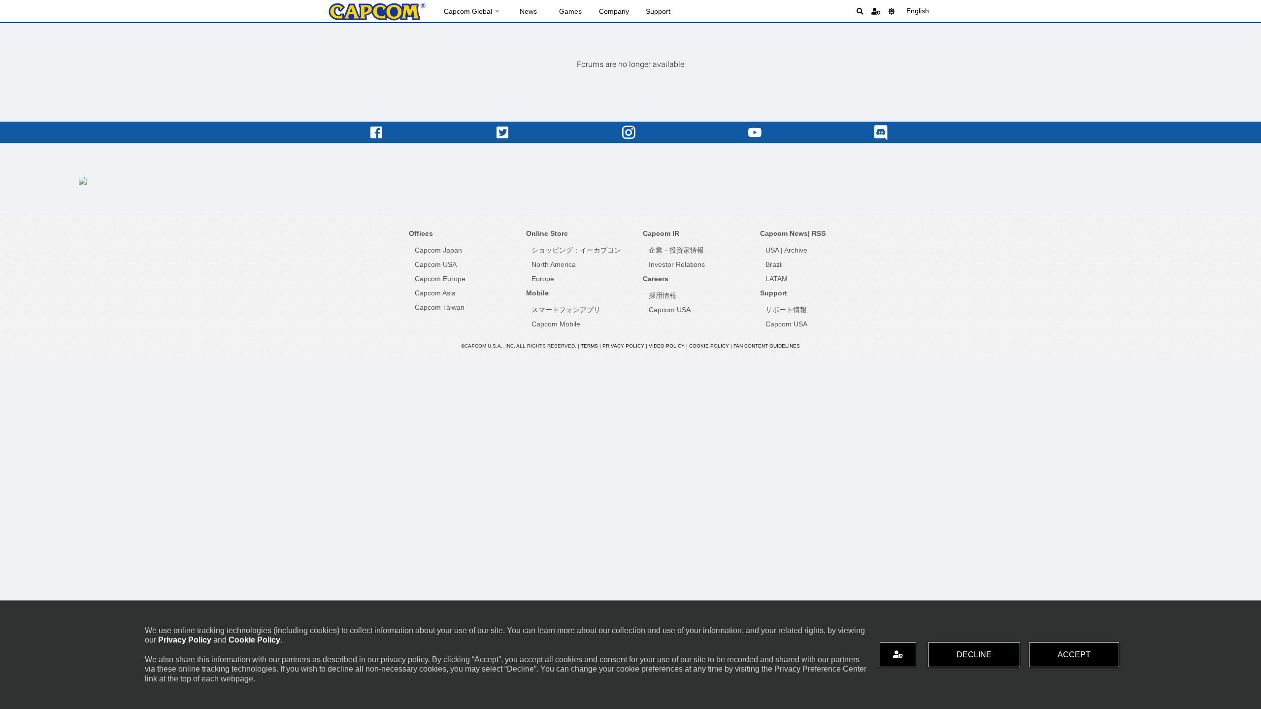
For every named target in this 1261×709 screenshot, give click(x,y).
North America (553, 264)
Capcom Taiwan (440, 307)
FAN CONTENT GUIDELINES (766, 346)
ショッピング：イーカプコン (576, 250)
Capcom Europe (440, 279)
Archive (795, 250)
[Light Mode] (891, 11)
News (528, 11)
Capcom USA (436, 264)
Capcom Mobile (555, 324)
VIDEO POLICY (667, 346)
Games (570, 11)
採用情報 (662, 295)
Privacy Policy (184, 640)
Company (614, 11)
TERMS (589, 346)
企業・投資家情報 (676, 250)
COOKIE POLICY (709, 346)
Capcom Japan (438, 250)
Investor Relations (677, 264)
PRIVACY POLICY (623, 346)
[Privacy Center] (876, 11)
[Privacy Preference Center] (898, 654)
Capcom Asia (435, 293)
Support (658, 11)
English (917, 11)
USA (772, 250)
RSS (819, 233)
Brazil (774, 264)
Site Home (377, 12)
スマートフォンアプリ (565, 310)
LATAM (776, 279)
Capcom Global (468, 11)
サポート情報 (786, 310)
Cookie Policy (254, 640)
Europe (542, 279)
